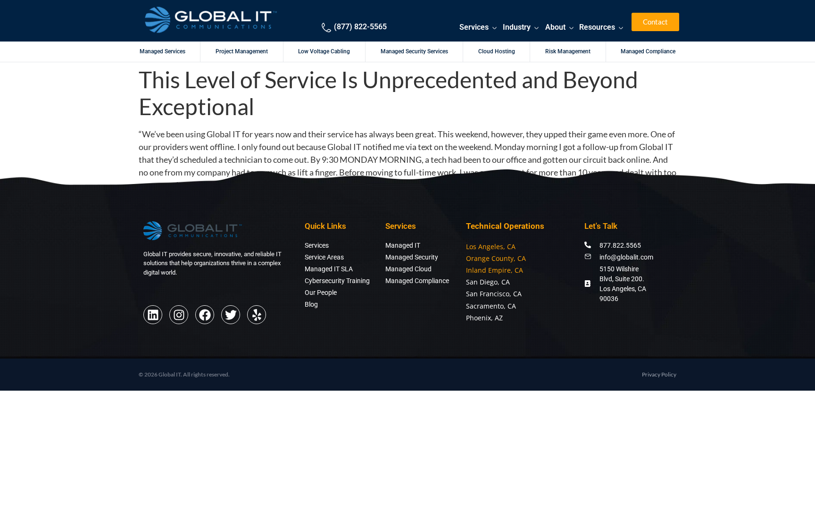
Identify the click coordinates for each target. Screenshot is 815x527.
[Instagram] (178, 314)
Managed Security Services (414, 51)
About (555, 27)
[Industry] (536, 28)
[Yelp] (256, 314)
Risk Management (567, 51)
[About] (571, 28)
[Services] (494, 28)
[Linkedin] (152, 314)
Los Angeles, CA (491, 246)
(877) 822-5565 (360, 26)
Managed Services (162, 51)
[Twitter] (230, 314)
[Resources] (620, 28)
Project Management (242, 51)
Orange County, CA (496, 258)
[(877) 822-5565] (326, 27)
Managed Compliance (648, 51)
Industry (517, 27)
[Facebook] (204, 314)
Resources (597, 27)
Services (474, 27)
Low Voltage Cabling (324, 51)
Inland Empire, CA (494, 270)
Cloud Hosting (496, 51)
